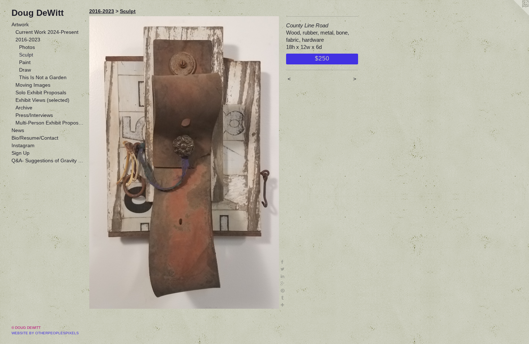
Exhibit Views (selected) (42, 100)
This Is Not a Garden (43, 77)
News (18, 130)
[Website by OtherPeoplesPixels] (514, 14)
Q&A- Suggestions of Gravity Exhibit (47, 160)
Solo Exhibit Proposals (40, 92)
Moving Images (32, 85)
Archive (23, 107)
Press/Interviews (34, 115)
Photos (27, 47)
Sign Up (21, 153)
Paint (25, 62)
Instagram (23, 145)
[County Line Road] (184, 162)
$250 (322, 58)
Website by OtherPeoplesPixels (45, 333)
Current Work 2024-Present (46, 32)
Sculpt (26, 55)
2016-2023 (27, 39)
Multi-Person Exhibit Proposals (49, 123)
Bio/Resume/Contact (35, 138)
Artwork (20, 24)
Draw (25, 70)
